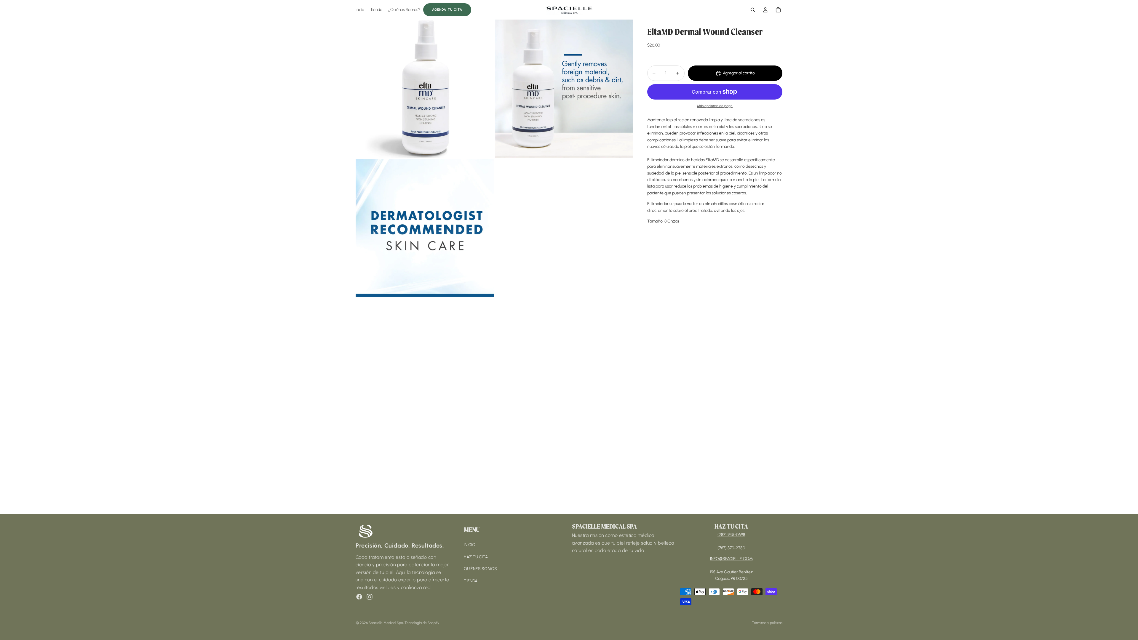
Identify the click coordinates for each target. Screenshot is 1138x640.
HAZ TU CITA (476, 556)
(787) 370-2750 (731, 548)
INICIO (469, 544)
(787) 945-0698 (731, 534)
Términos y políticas (767, 623)
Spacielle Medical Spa (386, 623)
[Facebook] (359, 596)
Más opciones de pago (715, 106)
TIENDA (470, 580)
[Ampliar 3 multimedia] (425, 228)
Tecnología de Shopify (422, 623)
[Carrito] (778, 9)
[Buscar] (752, 9)
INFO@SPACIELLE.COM (731, 558)
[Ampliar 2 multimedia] (564, 89)
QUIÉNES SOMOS (480, 568)
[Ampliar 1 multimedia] (425, 89)
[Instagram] (369, 596)
